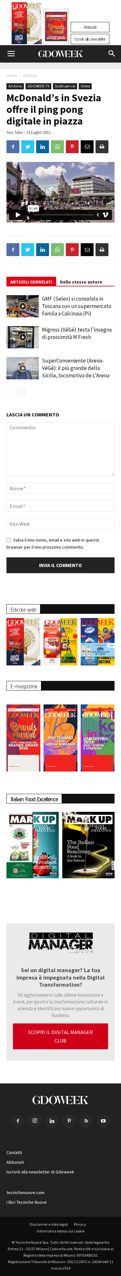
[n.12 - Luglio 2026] (27, 24)
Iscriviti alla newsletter (90, 39)
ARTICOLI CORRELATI (31, 282)
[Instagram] (34, 1120)
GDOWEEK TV (38, 86)
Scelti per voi (65, 86)
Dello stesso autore (81, 282)
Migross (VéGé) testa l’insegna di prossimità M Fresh (77, 333)
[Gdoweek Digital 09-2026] (98, 735)
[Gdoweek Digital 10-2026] (60, 735)
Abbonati (90, 27)
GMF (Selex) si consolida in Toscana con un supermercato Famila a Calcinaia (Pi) (76, 306)
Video (85, 86)
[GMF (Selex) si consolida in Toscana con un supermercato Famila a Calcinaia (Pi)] (22, 306)
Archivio (30, 75)
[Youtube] (103, 1121)
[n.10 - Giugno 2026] (98, 643)
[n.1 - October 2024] (88, 846)
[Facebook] (17, 1121)
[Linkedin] (51, 1121)
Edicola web (23, 609)
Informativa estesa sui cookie (61, 1231)
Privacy (80, 1224)
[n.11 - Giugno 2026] (60, 643)
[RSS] (86, 1121)
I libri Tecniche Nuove (26, 1202)
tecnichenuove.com (25, 1192)
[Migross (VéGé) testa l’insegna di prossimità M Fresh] (22, 337)
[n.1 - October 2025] (32, 846)
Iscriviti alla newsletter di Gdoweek (40, 1172)
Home (11, 75)
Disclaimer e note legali (49, 1224)
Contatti (14, 1152)
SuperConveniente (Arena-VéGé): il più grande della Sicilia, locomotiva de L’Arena (75, 368)
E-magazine (24, 686)
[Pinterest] (69, 1121)
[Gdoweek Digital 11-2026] (56, 35)
